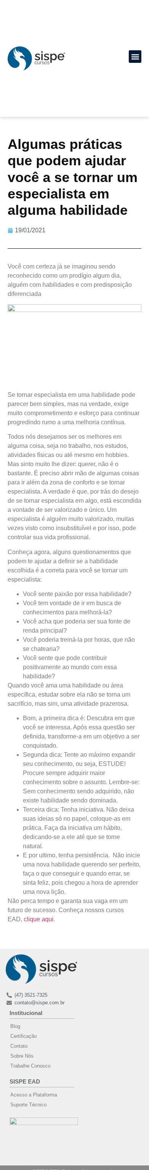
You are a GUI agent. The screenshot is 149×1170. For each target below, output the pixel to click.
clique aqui (38, 919)
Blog (15, 1026)
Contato (19, 1046)
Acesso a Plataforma (33, 1095)
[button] (135, 56)
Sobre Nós (22, 1056)
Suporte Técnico (28, 1105)
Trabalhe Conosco (30, 1066)
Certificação (23, 1036)
